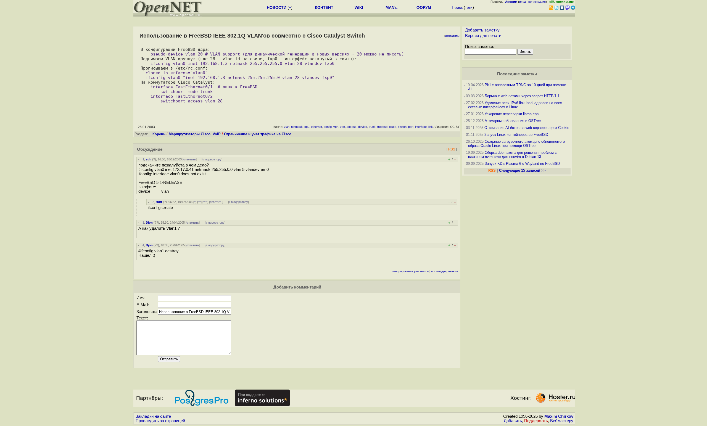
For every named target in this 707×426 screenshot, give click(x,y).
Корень (158, 134)
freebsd (382, 126)
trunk (372, 126)
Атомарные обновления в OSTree (513, 121)
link (430, 126)
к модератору (211, 159)
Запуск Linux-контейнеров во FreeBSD (516, 135)
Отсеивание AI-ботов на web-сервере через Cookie (526, 128)
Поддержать (536, 421)
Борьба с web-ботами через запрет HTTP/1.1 (522, 96)
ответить (189, 159)
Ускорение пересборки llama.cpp (512, 114)
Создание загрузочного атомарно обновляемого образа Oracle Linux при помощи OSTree (516, 143)
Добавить (513, 421)
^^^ (205, 201)
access (352, 126)
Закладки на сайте (153, 416)
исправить (452, 35)
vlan (286, 126)
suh (148, 159)
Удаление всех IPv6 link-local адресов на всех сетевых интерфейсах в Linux (515, 105)
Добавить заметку (482, 30)
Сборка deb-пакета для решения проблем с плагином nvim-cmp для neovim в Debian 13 (512, 154)
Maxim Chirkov (558, 416)
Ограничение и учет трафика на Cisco (257, 134)
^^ (199, 201)
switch (402, 126)
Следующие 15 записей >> (522, 170)
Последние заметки (517, 74)
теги (469, 7)
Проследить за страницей (160, 421)
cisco (392, 126)
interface (421, 126)
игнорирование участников (410, 271)
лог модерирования (444, 271)
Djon (149, 222)
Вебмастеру (561, 421)
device (362, 126)
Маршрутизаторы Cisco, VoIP (195, 134)
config (328, 126)
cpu (306, 126)
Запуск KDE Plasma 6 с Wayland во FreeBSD (522, 164)
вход (522, 1)
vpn (335, 126)
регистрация (537, 1)
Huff (159, 201)
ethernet (316, 126)
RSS (451, 149)
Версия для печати (483, 35)
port (410, 126)
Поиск (457, 7)
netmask (297, 126)
